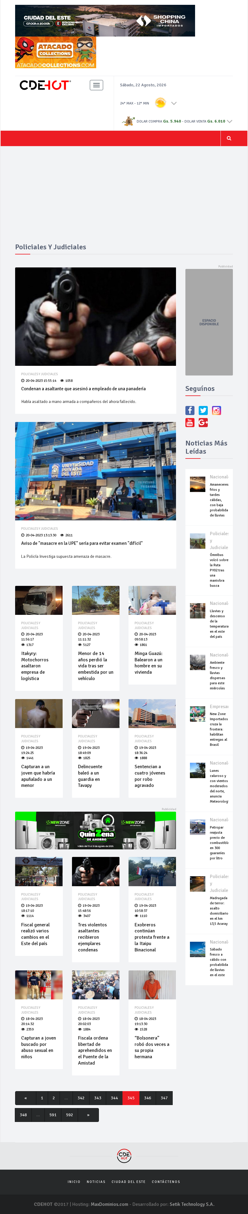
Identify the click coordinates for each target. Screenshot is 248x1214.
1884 (86, 1029)
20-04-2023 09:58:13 (145, 637)
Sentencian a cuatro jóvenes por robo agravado (150, 776)
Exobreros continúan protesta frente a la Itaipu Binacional (152, 937)
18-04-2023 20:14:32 (32, 1021)
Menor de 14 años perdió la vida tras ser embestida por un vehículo (95, 666)
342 (81, 1098)
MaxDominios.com (109, 1204)
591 (53, 1114)
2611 (69, 535)
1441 (30, 758)
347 (164, 1098)
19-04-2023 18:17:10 (32, 908)
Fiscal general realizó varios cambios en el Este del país (35, 934)
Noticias (96, 1182)
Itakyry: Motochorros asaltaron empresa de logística (34, 666)
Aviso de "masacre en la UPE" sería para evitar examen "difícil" (82, 543)
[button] (174, 102)
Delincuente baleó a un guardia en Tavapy (90, 776)
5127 (86, 645)
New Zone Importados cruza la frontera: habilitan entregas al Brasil (219, 729)
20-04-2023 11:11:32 (89, 637)
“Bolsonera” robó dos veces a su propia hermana (152, 1047)
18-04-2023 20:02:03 (89, 1021)
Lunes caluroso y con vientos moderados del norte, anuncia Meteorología (220, 786)
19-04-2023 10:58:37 (145, 908)
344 (114, 1098)
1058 (69, 381)
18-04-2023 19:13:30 (145, 1021)
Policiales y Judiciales (39, 374)
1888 (143, 758)
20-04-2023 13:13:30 (41, 535)
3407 (86, 916)
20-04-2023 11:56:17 (32, 637)
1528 (143, 1029)
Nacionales (221, 477)
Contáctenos (166, 1182)
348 (23, 1114)
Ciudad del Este (129, 1182)
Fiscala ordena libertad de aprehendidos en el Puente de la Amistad (95, 1050)
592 (69, 1114)
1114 (30, 916)
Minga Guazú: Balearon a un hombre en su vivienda (148, 662)
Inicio (74, 1182)
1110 (143, 916)
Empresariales (224, 707)
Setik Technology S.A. (192, 1204)
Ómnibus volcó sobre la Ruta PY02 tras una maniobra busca (219, 570)
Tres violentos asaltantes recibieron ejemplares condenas (92, 937)
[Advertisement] (124, 197)
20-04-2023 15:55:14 (41, 381)
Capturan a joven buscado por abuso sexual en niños (38, 1047)
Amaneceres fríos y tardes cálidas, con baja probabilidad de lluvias (220, 500)
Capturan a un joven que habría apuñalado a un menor (38, 776)
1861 (143, 645)
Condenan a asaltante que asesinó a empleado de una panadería (83, 388)
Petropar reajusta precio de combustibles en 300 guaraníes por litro (220, 843)
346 (147, 1098)
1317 (30, 645)
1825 (86, 758)
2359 (30, 1029)
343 (97, 1098)
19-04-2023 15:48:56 (89, 908)
